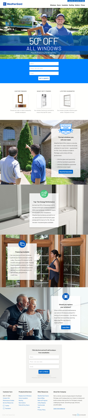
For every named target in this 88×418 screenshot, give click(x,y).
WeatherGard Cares (43, 396)
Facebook (8, 408)
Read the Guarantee (66, 172)
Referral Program (42, 400)
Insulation (65, 5)
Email (32, 73)
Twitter (7, 405)
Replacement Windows (25, 396)
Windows (53, 5)
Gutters (77, 5)
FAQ (39, 407)
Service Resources (8, 403)
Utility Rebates (42, 403)
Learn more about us (59, 408)
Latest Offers (71, 1)
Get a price (43, 372)
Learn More (65, 327)
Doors (59, 5)
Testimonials (41, 405)
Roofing (71, 5)
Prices (83, 5)
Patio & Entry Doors (24, 405)
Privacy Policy (41, 409)
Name (32, 63)
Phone (32, 68)
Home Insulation (23, 398)
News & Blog (41, 398)
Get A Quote (44, 78)
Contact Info (6, 398)
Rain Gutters (22, 403)
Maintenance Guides (8, 400)
